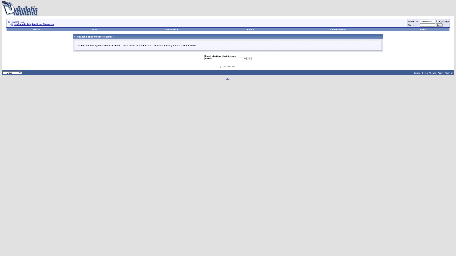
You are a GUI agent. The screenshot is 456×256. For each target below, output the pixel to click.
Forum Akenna (17, 22)
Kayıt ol (36, 29)
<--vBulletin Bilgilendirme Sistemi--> (34, 24)
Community (170, 29)
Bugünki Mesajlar (338, 29)
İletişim (417, 73)
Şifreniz (411, 25)
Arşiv (440, 73)
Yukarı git (448, 73)
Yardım (93, 29)
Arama (423, 29)
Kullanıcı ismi (413, 21)
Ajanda (250, 29)
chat (228, 79)
